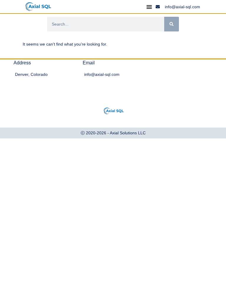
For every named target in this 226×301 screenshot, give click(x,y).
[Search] (171, 24)
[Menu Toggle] (149, 7)
